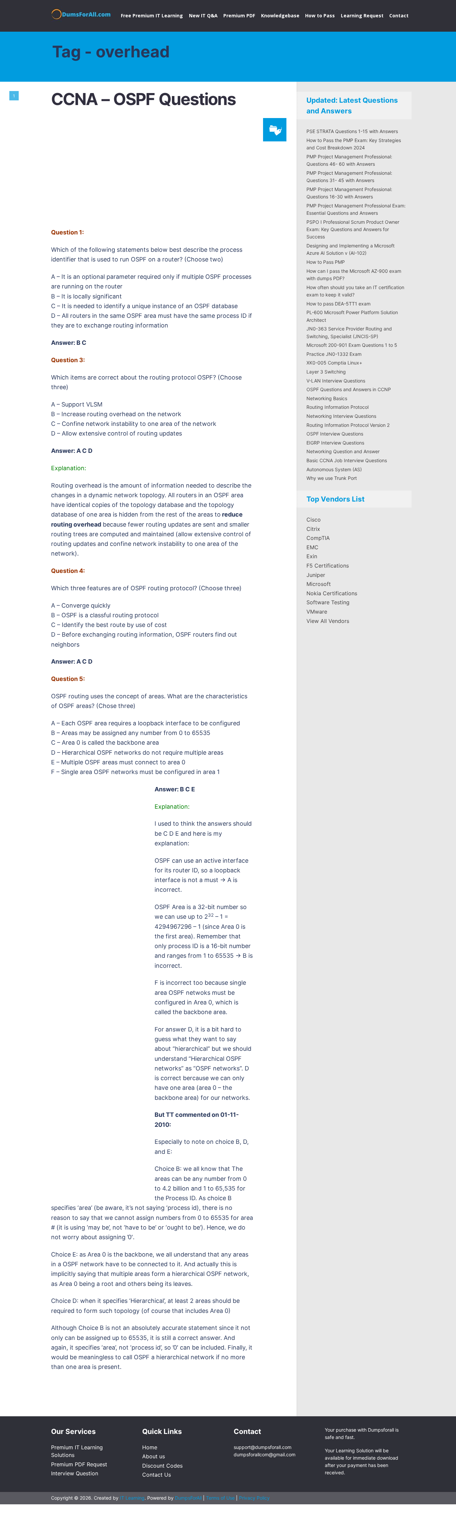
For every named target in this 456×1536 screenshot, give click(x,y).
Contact (399, 15)
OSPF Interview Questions (334, 434)
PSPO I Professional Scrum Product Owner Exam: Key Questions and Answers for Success (352, 229)
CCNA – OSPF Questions (143, 99)
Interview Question (74, 1473)
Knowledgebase (280, 15)
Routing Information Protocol (337, 407)
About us (153, 1456)
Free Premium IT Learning (152, 15)
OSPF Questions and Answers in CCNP (348, 389)
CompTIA (318, 538)
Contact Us (156, 1474)
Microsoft (318, 584)
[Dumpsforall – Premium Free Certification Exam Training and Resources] (81, 13)
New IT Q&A (203, 15)
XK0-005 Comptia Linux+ (334, 362)
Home (149, 1447)
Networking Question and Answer (343, 451)
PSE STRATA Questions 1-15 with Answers (352, 131)
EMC (312, 547)
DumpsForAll (188, 1498)
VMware (316, 611)
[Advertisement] (168, 171)
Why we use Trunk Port (331, 478)
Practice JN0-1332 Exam (334, 354)
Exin (311, 556)
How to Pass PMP (325, 262)
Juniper (315, 575)
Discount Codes (162, 1465)
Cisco (313, 519)
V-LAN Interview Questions (335, 380)
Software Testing (328, 602)
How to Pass (320, 15)
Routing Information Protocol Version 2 (348, 425)
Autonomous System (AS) (334, 469)
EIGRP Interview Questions (335, 443)
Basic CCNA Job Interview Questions (346, 460)
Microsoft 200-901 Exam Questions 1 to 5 (351, 345)
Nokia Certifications (331, 593)
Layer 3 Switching (326, 371)
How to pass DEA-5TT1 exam (338, 303)
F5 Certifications (327, 565)
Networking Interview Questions (341, 416)
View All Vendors (327, 621)
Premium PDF (239, 15)
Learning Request (362, 15)
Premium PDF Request (79, 1464)
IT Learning (132, 1498)
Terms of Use (221, 1498)
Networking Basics (326, 398)
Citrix (313, 529)
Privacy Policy (254, 1498)
